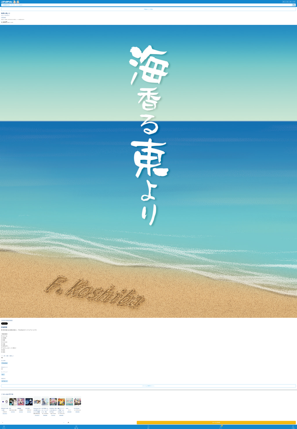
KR (290, 1)
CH (287, 1)
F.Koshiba (4, 363)
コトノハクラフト (5, 15)
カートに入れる (216, 422)
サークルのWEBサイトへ (148, 386)
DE (294, 1)
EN (283, 1)
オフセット (4, 381)
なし (3, 374)
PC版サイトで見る (148, 9)
